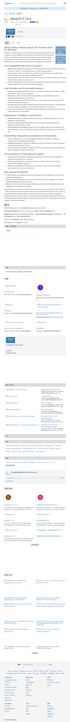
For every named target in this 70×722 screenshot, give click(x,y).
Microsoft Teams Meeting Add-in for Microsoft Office (49, 314)
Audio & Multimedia (12, 446)
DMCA (28, 680)
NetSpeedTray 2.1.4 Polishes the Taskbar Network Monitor (19, 622)
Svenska (23, 673)
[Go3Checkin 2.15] (12, 530)
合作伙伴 (7, 706)
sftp (51, 462)
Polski (60, 671)
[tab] (7, 43)
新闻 (27, 709)
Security (58, 448)
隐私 (27, 688)
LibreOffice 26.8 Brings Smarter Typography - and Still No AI (15, 599)
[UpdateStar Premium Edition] (16, 389)
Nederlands (53, 671)
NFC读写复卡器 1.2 (42, 520)
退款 (27, 693)
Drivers (7, 685)
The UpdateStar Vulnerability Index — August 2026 (18, 647)
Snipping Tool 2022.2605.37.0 (46, 505)
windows (10, 465)
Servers (8, 451)
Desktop (41, 446)
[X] (9, 36)
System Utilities (17, 451)
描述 (7, 43)
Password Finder (10, 690)
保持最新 (8, 351)
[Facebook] (7, 36)
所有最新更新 (35, 545)
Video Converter (10, 695)
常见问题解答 (30, 682)
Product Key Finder (11, 687)
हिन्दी (62, 673)
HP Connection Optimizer (13, 328)
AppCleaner (8, 700)
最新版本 (10, 32)
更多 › (7, 436)
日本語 (41, 671)
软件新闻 (50, 680)
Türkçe (29, 673)
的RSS (49, 685)
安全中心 (28, 695)
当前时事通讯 (9, 481)
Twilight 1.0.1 (9, 520)
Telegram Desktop (43, 295)
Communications (32, 446)
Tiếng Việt (35, 673)
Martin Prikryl (14, 22)
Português (9, 673)
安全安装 (20, 32)
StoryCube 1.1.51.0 (11, 505)
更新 (14, 272)
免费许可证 (50, 714)
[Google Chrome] (12, 396)
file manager (16, 462)
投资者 (28, 714)
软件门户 (50, 706)
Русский (16, 673)
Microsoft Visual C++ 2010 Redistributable (49, 417)
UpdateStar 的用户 (24, 211)
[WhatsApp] (11, 36)
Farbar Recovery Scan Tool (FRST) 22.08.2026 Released (48, 647)
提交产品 (50, 716)
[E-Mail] (13, 36)
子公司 (7, 711)
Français (29, 671)
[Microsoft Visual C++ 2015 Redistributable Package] (23, 425)
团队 (27, 711)
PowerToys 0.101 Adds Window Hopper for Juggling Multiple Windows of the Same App (50, 623)
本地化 (49, 711)
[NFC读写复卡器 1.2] (44, 514)
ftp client (41, 462)
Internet (51, 448)
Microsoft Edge (46, 403)
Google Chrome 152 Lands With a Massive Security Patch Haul (48, 599)
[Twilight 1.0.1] (10, 514)
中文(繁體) (51, 673)
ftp (37, 462)
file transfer (24, 462)
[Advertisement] (35, 252)
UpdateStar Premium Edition (50, 389)
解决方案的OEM (10, 709)
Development (49, 446)
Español (22, 671)
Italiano (35, 671)
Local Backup (9, 692)
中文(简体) (43, 673)
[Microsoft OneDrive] (13, 409)
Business (22, 446)
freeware (32, 462)
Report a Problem (19, 36)
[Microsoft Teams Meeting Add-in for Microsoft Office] (51, 306)
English (10, 671)
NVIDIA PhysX (9, 292)
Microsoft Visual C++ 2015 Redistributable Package (49, 426)
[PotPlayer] (9, 305)
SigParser (8, 698)
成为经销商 (50, 709)
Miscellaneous (40, 451)
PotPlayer (7, 311)
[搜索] (54, 3)
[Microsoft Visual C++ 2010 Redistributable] (20, 416)
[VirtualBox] (42, 322)
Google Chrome (46, 396)
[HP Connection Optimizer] (14, 322)
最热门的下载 (10, 385)
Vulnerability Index (53, 682)
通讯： (20, 664)
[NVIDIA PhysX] (11, 286)
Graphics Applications (29, 448)
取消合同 (28, 690)
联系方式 (28, 685)
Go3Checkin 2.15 (10, 536)
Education (58, 446)
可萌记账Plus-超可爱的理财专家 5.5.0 (49, 536)
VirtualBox (40, 328)
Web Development (29, 451)
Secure (47, 462)
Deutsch (16, 671)
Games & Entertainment (13, 448)
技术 (12, 43)
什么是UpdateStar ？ (32, 706)
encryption (9, 462)
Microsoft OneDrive (47, 409)
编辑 (18, 43)
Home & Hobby (43, 448)
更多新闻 (35, 653)
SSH (54, 462)
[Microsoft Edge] (12, 403)
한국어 (46, 671)
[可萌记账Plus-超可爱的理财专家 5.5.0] (50, 530)
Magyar (57, 673)
